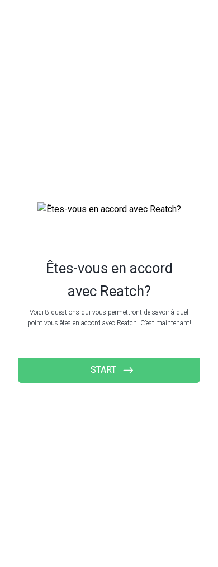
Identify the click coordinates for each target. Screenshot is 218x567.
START (103, 369)
